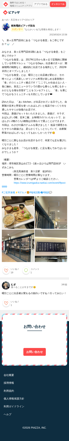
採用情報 (9, 382)
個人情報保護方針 (14, 398)
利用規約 (9, 390)
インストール (58, 4)
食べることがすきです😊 (23, 287)
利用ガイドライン (14, 406)
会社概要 (9, 375)
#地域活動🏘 (36, 192)
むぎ (13, 284)
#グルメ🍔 (23, 192)
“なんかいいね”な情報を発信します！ (42, 29)
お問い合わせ (34, 351)
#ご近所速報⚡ (10, 192)
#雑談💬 (47, 192)
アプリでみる (40, 4)
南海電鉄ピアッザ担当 (23, 25)
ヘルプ (7, 414)
